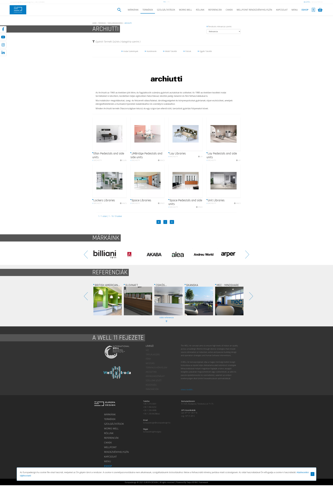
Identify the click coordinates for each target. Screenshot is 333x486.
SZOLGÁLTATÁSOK (166, 9)
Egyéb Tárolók (205, 51)
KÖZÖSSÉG (151, 384)
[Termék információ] (117, 134)
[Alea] (154, 254)
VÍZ (147, 350)
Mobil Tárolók (171, 51)
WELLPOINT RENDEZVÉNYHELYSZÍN (254, 9)
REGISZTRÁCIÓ (317, 2)
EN (168, 2)
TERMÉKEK (147, 9)
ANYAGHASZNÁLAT (155, 376)
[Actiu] (104, 254)
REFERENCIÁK (215, 9)
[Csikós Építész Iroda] (139, 301)
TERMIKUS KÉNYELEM (156, 367)
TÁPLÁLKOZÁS (153, 354)
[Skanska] (170, 301)
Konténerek (151, 51)
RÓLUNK (200, 9)
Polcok (188, 51)
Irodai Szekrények (130, 51)
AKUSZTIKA (151, 371)
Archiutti (97, 160)
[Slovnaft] (109, 301)
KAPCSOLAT (282, 9)
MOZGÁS (150, 363)
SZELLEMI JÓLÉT (154, 380)
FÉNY (148, 358)
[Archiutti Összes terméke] (166, 89)
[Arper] (203, 254)
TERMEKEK (102, 23)
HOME (94, 23)
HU (164, 2)
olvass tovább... (187, 389)
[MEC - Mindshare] (200, 301)
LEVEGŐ (149, 345)
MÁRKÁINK (133, 9)
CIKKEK (229, 9)
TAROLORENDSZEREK (115, 23)
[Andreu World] (178, 254)
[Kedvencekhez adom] (122, 134)
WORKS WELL (185, 9)
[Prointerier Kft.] (231, 301)
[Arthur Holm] (228, 254)
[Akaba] (129, 254)
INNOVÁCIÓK (152, 389)
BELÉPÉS (307, 2)
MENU (295, 9)
